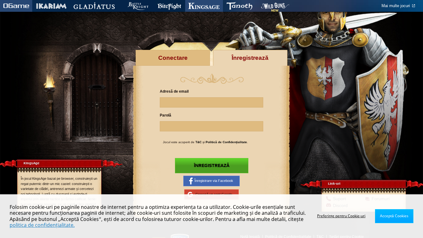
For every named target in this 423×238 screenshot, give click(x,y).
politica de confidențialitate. (42, 225)
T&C (198, 142)
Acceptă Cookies (394, 215)
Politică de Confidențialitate (226, 142)
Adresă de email (174, 91)
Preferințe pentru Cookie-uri (341, 215)
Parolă (165, 115)
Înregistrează (211, 165)
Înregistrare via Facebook (213, 181)
